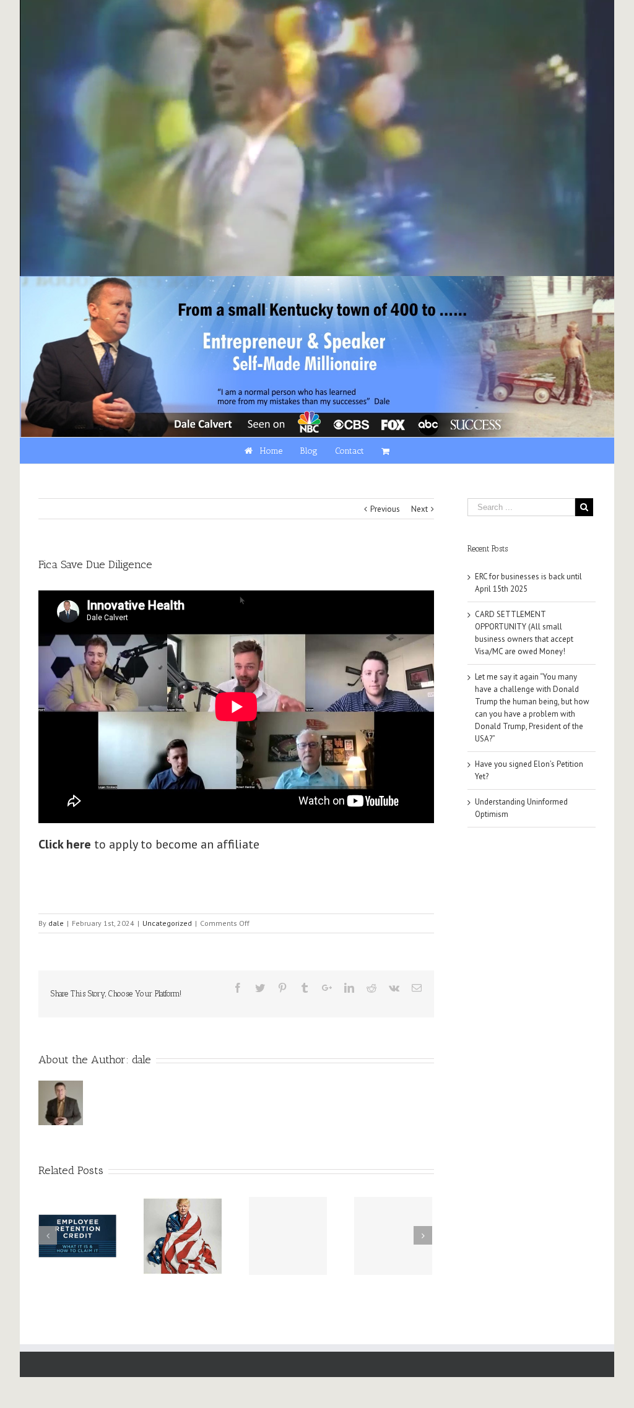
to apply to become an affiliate (148, 844)
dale (56, 923)
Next (419, 509)
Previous (385, 509)
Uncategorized (167, 923)
